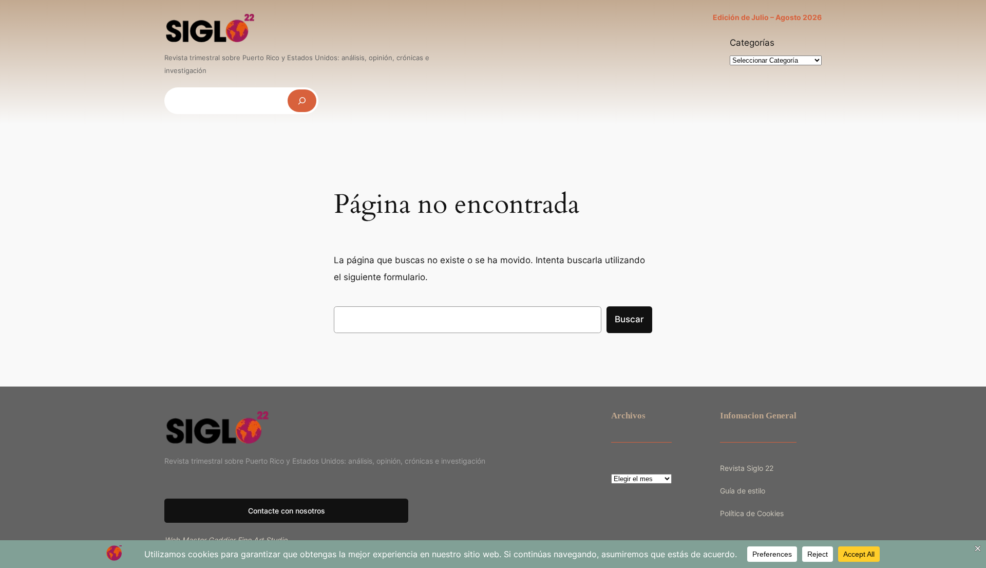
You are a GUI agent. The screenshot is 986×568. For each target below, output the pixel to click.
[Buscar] (302, 100)
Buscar (629, 319)
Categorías (752, 43)
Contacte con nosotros (286, 510)
